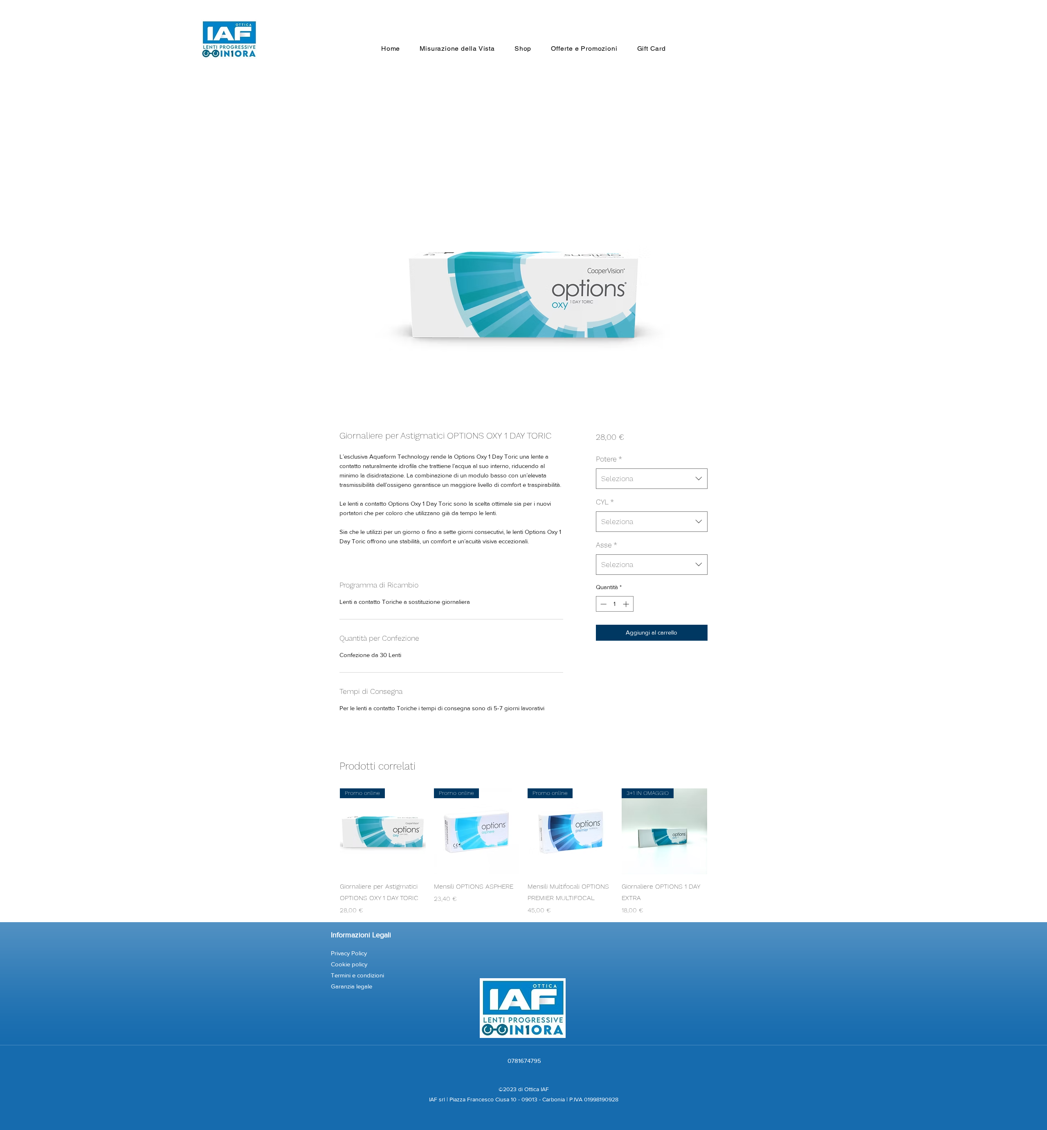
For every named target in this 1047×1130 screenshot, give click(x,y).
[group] (523, 852)
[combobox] (652, 478)
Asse (606, 544)
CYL (605, 501)
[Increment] (626, 604)
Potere (609, 459)
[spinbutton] (614, 604)
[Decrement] (602, 604)
